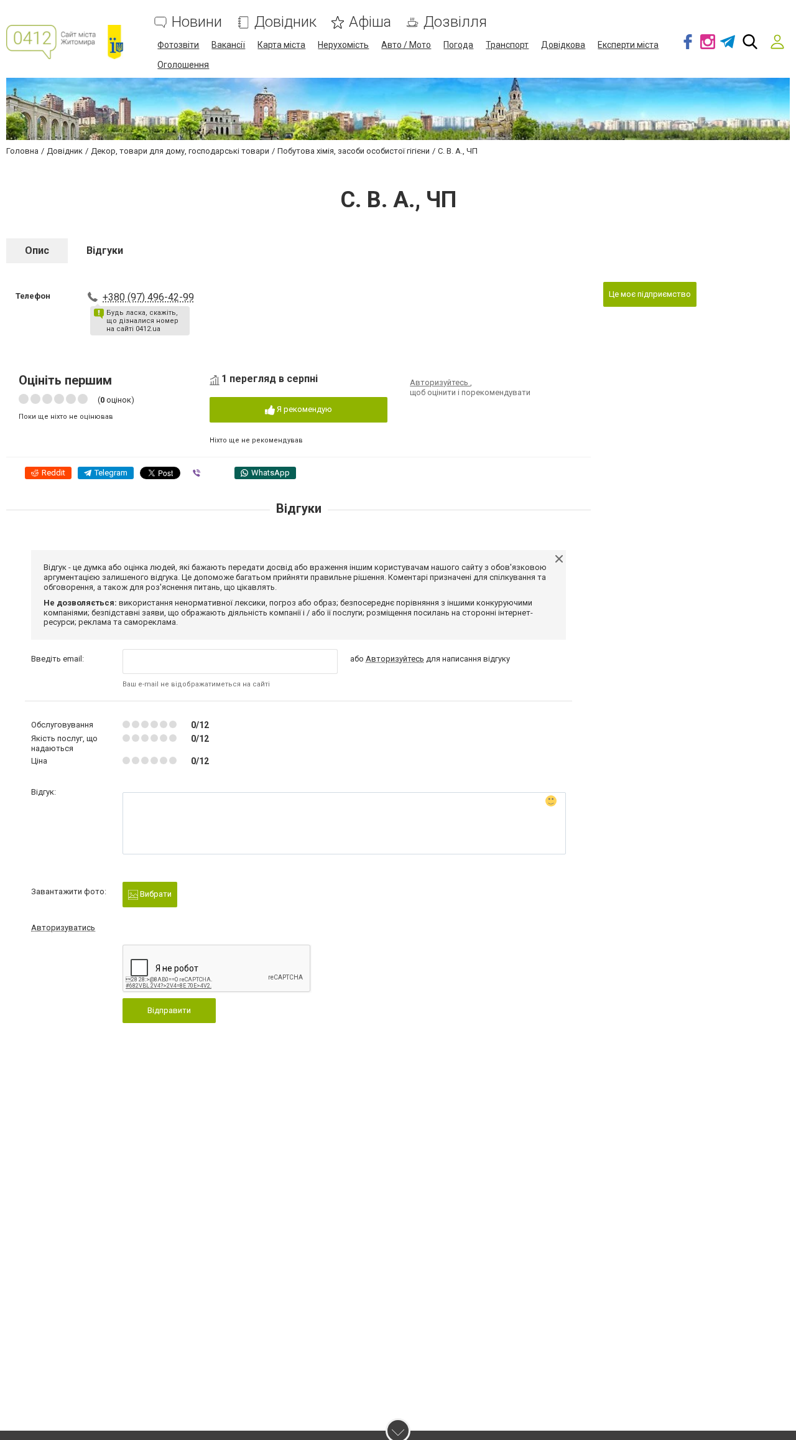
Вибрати (155, 894)
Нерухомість (343, 45)
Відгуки (104, 250)
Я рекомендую (303, 409)
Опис (37, 250)
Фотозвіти (178, 45)
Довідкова (563, 45)
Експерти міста (628, 45)
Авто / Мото (406, 45)
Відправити (169, 1010)
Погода (458, 45)
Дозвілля (455, 22)
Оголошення (183, 65)
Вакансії (228, 45)
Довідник (285, 22)
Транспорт (507, 45)
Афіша (370, 22)
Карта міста (281, 45)
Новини (197, 22)
